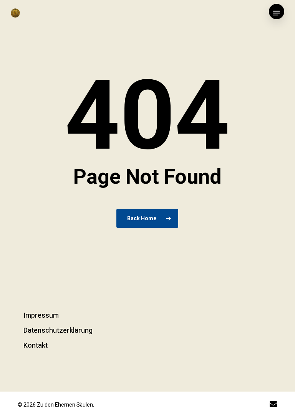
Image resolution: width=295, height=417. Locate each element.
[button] (276, 13)
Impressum (41, 315)
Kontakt (35, 345)
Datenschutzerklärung (58, 330)
